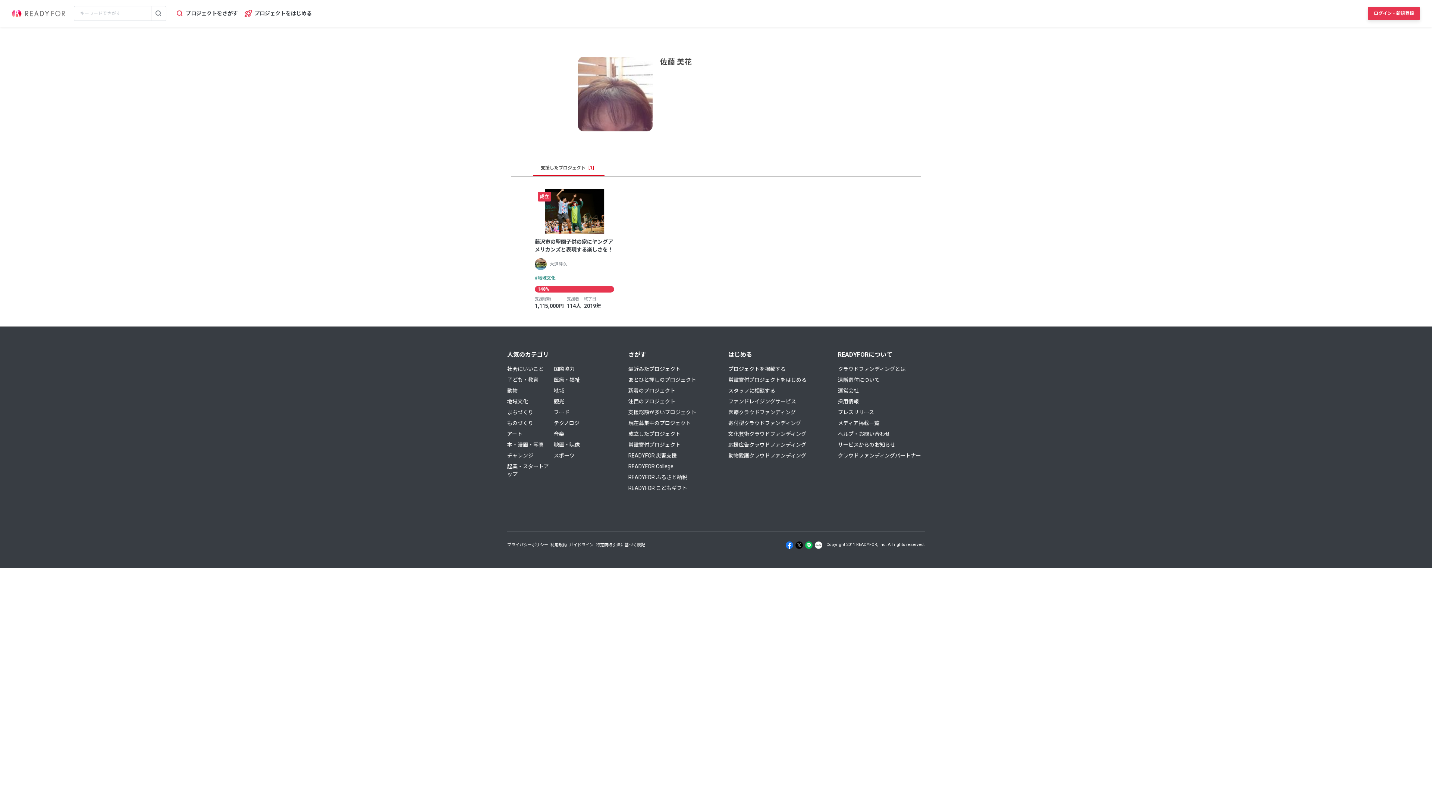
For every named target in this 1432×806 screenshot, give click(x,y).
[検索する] (158, 13)
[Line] (809, 545)
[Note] (818, 545)
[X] (799, 545)
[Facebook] (789, 545)
